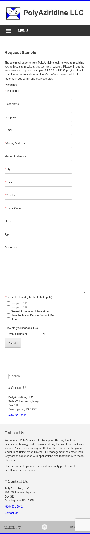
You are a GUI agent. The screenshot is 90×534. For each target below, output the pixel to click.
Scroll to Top (45, 527)
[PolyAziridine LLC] (45, 18)
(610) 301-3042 (17, 415)
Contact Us (11, 512)
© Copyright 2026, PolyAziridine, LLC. (13, 527)
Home (72, 527)
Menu (23, 31)
